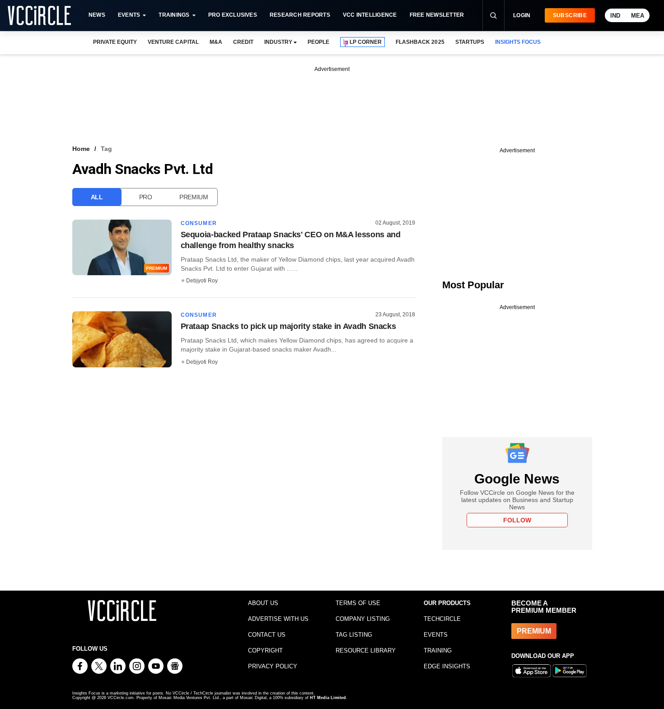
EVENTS (436, 634)
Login (522, 15)
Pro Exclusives (232, 15)
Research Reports (300, 15)
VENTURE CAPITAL (173, 42)
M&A (216, 42)
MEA (637, 15)
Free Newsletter (437, 15)
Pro (145, 197)
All (97, 197)
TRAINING (438, 650)
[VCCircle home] (39, 15)
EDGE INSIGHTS (447, 666)
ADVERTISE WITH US (278, 618)
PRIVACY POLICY (272, 666)
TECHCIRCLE (442, 618)
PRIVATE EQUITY (115, 42)
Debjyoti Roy (202, 280)
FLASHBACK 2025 (420, 42)
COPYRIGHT (265, 650)
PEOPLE (318, 42)
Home (81, 148)
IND (615, 15)
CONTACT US (266, 634)
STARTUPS (469, 42)
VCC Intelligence (370, 15)
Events (129, 15)
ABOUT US (263, 603)
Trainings (174, 15)
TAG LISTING (354, 634)
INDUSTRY (278, 42)
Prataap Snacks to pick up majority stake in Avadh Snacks (288, 326)
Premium (193, 197)
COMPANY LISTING (363, 618)
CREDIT (243, 42)
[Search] (493, 15)
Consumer (199, 223)
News (97, 15)
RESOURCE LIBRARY (366, 650)
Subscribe (570, 15)
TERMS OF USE (358, 603)
